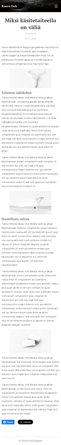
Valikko (56, 6)
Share (10, 422)
